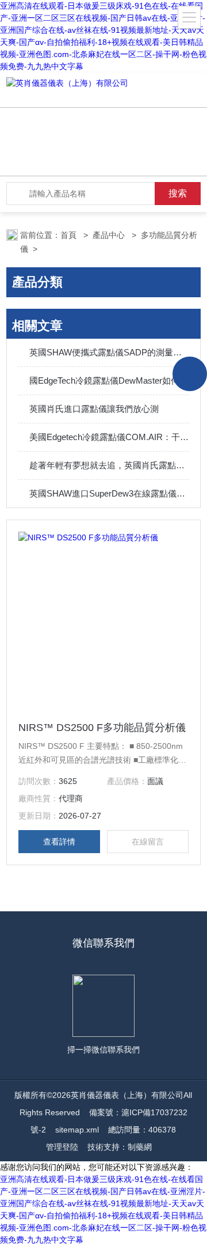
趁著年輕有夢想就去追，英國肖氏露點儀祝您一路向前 (109, 465)
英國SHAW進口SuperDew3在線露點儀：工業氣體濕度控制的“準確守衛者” (109, 493)
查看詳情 (59, 841)
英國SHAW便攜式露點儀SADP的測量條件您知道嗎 (109, 352)
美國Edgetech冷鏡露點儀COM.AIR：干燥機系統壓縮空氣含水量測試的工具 (109, 437)
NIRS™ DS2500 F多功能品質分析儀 (102, 727)
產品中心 (110, 235)
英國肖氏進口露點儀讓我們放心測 (94, 409)
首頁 (69, 235)
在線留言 (148, 841)
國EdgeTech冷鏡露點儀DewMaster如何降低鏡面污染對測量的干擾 (109, 380)
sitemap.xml (77, 1129)
